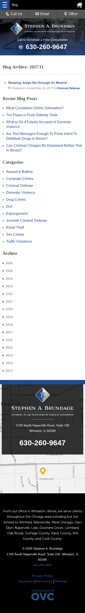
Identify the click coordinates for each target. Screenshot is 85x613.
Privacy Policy (42, 575)
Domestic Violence (20, 192)
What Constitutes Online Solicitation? (35, 108)
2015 (8, 347)
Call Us (16, 14)
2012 (8, 370)
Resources (44, 581)
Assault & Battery (19, 172)
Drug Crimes (16, 199)
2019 (8, 317)
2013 (8, 363)
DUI (9, 206)
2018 (8, 324)
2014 (8, 355)
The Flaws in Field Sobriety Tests (32, 115)
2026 (8, 263)
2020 (8, 309)
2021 (8, 301)
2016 (8, 340)
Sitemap (61, 581)
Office (73, 14)
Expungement (17, 213)
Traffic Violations (19, 241)
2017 (8, 332)
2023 (8, 286)
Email (44, 14)
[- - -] (5, 5)
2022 (8, 294)
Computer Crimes (19, 178)
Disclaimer (26, 581)
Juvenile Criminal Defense (26, 220)
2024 (8, 278)
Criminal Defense (68, 88)
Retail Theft (15, 227)
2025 (8, 270)
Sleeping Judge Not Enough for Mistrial (37, 82)
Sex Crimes (15, 234)
